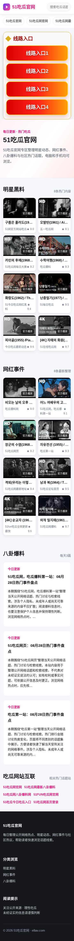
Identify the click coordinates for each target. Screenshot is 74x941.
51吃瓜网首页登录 (46, 802)
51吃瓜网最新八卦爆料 (39, 787)
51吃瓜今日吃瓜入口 (17, 802)
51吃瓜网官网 (38, 21)
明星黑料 (9, 868)
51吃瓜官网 (23, 6)
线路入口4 (37, 107)
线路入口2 (37, 71)
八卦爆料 (9, 881)
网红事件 (9, 874)
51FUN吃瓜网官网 (46, 794)
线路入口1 (37, 53)
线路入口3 (37, 89)
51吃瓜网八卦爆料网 (17, 794)
